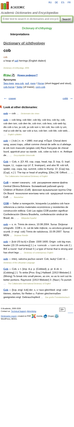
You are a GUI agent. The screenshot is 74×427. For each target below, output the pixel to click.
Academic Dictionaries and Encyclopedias (29, 13)
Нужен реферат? (27, 75)
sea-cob (19, 83)
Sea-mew (8, 83)
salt (16, 60)
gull (27, 83)
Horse (41, 83)
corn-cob (40, 87)
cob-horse (8, 87)
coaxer (12, 98)
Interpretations (19, 34)
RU (50, 2)
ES (62, 2)
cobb (65, 98)
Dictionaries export (9, 316)
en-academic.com (13, 5)
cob (5, 113)
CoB (5, 182)
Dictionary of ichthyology (37, 28)
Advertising (31, 311)
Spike (20, 87)
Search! (66, 19)
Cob (5, 161)
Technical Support (18, 311)
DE (56, 2)
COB (6, 203)
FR (69, 2)
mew (32, 83)
